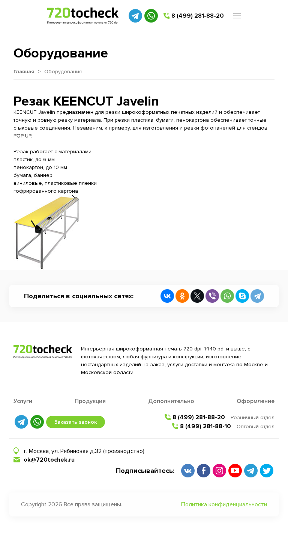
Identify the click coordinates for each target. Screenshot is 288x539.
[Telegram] (257, 296)
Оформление (255, 401)
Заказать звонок (75, 422)
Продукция (90, 401)
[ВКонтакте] (167, 296)
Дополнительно (171, 401)
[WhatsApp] (227, 296)
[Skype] (242, 296)
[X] (197, 296)
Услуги (23, 401)
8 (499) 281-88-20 (197, 16)
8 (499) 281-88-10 (205, 426)
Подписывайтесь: (145, 471)
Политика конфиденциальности (224, 504)
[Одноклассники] (182, 296)
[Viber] (212, 296)
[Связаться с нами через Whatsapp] (151, 16)
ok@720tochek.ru (49, 460)
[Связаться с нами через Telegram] (135, 16)
